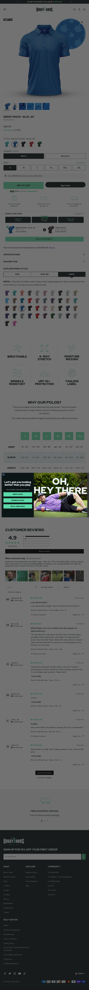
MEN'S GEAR (18, 494)
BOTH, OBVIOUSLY (18, 506)
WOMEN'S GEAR (17, 500)
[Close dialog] (3, 474)
